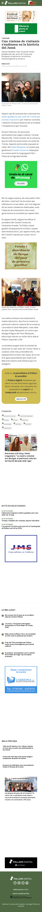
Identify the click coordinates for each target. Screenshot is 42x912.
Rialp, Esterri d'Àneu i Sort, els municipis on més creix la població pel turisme (20, 635)
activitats (18, 424)
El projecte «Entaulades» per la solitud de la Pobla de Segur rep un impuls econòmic (20, 654)
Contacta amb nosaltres (17, 904)
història (6, 420)
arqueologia (7, 424)
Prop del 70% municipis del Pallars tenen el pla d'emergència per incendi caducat (19, 644)
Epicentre (28, 424)
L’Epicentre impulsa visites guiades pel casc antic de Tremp (20, 514)
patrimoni (25, 420)
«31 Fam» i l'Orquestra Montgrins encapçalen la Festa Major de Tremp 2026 (19, 625)
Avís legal (29, 904)
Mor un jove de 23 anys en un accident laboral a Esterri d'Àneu (19, 616)
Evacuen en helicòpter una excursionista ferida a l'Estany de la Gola (18, 766)
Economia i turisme (9, 416)
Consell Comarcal (20, 150)
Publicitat (5, 904)
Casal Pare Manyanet (26, 416)
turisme (15, 420)
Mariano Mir (7, 428)
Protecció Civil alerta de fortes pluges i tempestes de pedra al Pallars (18, 757)
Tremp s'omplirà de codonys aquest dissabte (20, 521)
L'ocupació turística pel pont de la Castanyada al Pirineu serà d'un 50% (21, 527)
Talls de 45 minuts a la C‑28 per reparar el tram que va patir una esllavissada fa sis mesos (18, 748)
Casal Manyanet (18, 147)
